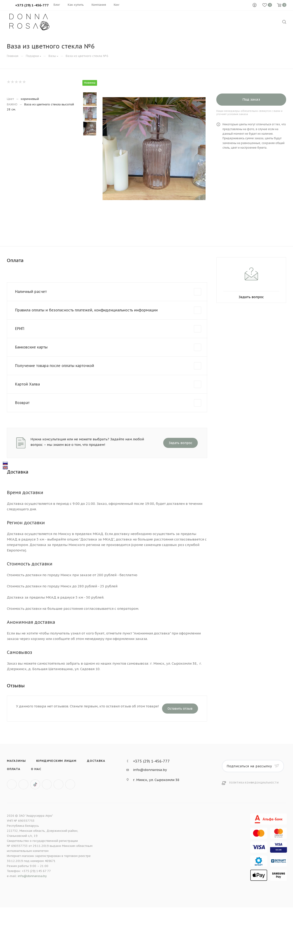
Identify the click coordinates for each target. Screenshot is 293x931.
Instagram (47, 784)
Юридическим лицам (56, 761)
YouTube (70, 784)
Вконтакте (12, 784)
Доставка (96, 761)
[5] (24, 82)
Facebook (23, 784)
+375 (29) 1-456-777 (151, 761)
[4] (20, 82)
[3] (16, 82)
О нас (36, 769)
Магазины (16, 761)
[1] (8, 82)
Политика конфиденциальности (254, 782)
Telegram (58, 784)
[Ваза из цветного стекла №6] (154, 148)
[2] (12, 82)
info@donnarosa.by (150, 770)
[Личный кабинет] (254, 5)
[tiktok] (35, 784)
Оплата (13, 769)
